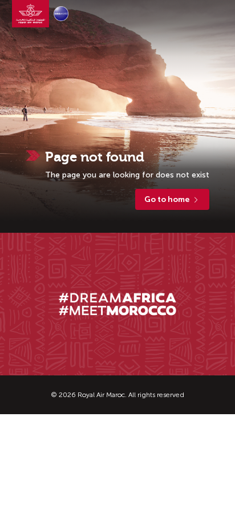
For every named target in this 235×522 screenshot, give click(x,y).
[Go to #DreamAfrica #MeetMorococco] (117, 304)
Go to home (166, 199)
